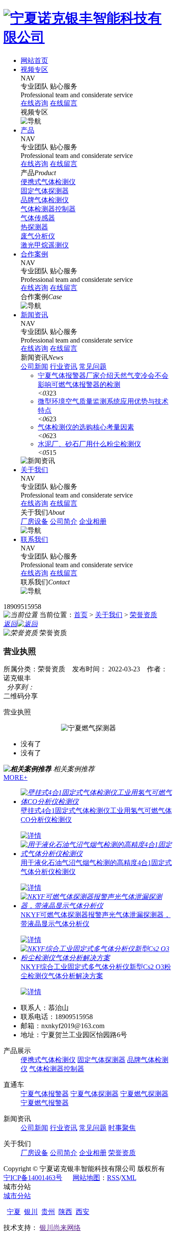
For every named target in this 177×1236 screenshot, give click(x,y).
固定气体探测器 (45, 191)
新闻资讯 (34, 314)
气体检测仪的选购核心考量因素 (86, 427)
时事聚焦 (122, 1127)
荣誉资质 (143, 614)
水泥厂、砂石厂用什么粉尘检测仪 (89, 444)
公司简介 (63, 521)
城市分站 (17, 1195)
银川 (31, 1211)
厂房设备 (34, 521)
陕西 (65, 1211)
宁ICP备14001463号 (32, 1177)
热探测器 (34, 227)
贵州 (48, 1211)
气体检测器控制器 (48, 209)
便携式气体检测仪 (48, 181)
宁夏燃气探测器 (144, 1093)
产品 (27, 130)
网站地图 (86, 1177)
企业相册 (93, 521)
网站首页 (34, 60)
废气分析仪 (38, 236)
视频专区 (34, 69)
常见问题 (93, 366)
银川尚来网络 (60, 1227)
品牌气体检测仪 (45, 200)
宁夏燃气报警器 (45, 1102)
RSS (113, 1177)
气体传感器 (38, 218)
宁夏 (14, 1211)
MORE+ (15, 777)
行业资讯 (63, 366)
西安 (82, 1211)
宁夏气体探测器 (94, 1093)
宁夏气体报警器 (45, 1093)
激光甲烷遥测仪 (45, 245)
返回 (10, 623)
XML (128, 1177)
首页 (81, 614)
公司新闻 (34, 366)
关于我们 (34, 469)
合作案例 (34, 254)
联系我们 (34, 539)
